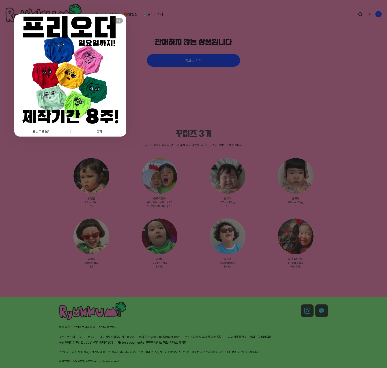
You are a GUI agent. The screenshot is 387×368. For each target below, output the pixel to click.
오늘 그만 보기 (41, 131)
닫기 (99, 131)
